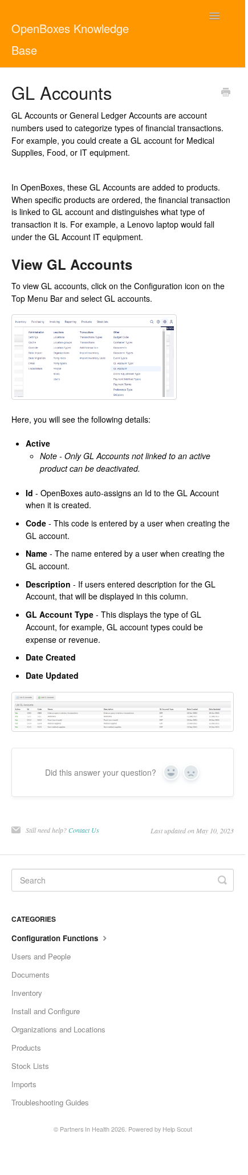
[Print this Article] (225, 93)
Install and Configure (45, 1011)
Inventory (26, 992)
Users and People (41, 956)
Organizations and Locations (58, 1029)
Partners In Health (84, 1129)
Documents (30, 974)
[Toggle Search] (222, 880)
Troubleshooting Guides (50, 1102)
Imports (23, 1084)
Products (26, 1047)
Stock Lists (30, 1065)
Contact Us (83, 829)
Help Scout (177, 1129)
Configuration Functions (55, 938)
